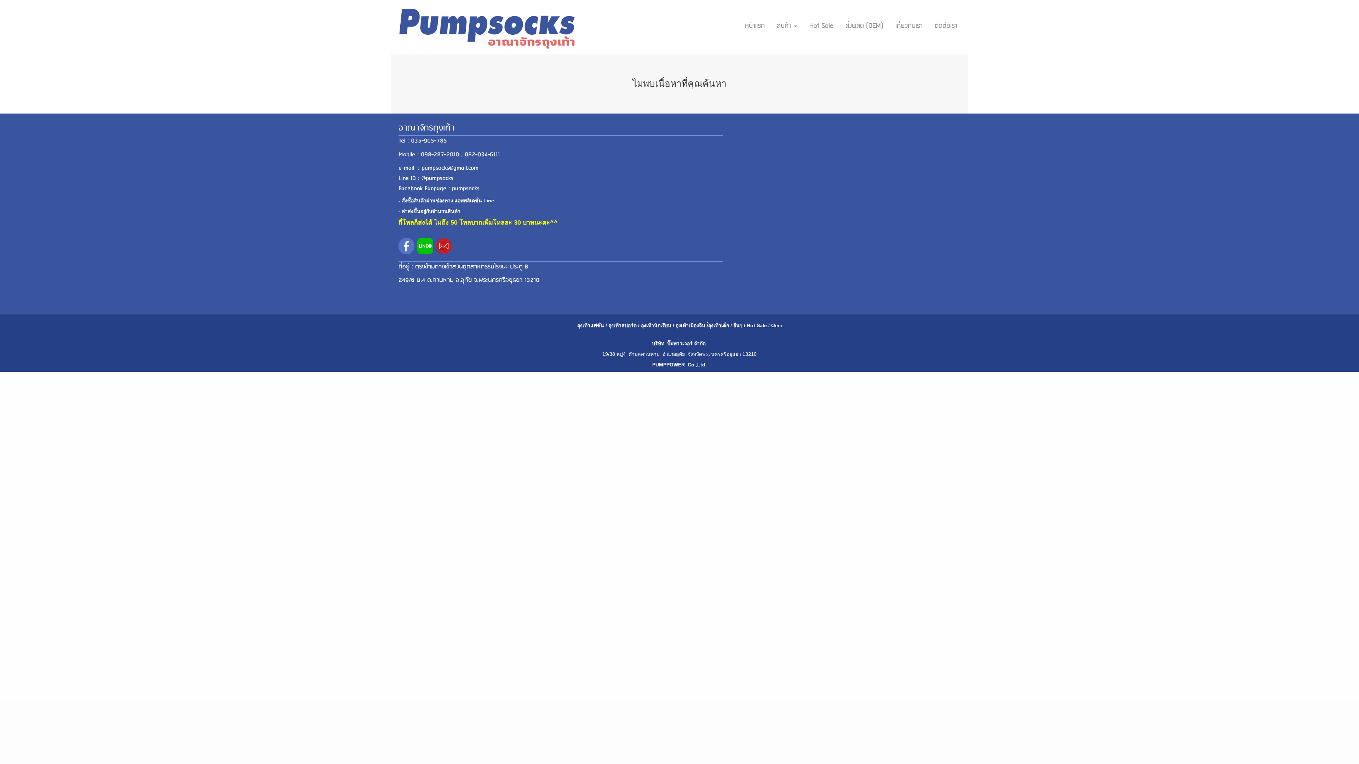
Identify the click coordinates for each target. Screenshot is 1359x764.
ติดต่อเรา (946, 26)
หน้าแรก (755, 26)
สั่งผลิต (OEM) (864, 26)
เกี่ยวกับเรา (909, 26)
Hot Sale (821, 26)
